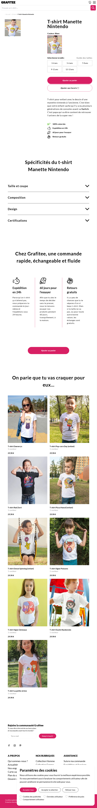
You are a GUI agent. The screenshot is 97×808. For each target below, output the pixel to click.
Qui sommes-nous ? (18, 761)
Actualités (13, 764)
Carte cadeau (14, 771)
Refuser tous (70, 790)
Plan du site (14, 775)
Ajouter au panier (69, 80)
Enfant (14, 14)
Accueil (8, 14)
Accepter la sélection (49, 790)
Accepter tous (28, 790)
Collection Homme (45, 761)
